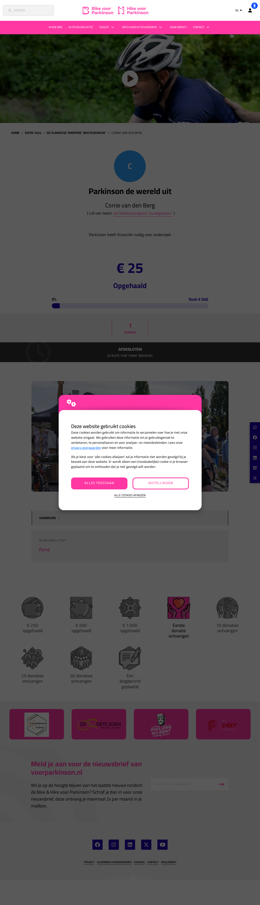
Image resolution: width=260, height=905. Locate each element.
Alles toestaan (99, 483)
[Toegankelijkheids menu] (254, 6)
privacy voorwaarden (86, 448)
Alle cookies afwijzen (130, 495)
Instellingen (160, 483)
